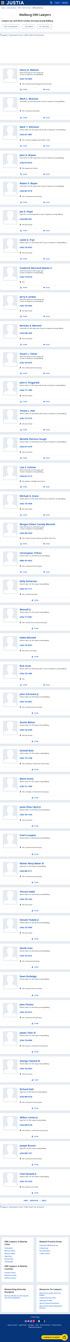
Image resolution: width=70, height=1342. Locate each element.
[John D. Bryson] (10, 161)
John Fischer (27, 1004)
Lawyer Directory (11, 8)
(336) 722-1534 (26, 1181)
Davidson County (10, 1275)
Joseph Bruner (28, 1145)
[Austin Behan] (10, 728)
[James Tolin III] (10, 1038)
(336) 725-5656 (26, 305)
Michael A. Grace (29, 495)
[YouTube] (28, 1321)
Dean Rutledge (28, 976)
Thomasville (8, 1262)
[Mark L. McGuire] (10, 104)
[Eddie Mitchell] (10, 643)
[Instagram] (34, 1321)
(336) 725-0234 (26, 1068)
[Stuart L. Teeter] (10, 359)
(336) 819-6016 (26, 162)
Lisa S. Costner (28, 467)
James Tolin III (28, 1032)
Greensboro (8, 1248)
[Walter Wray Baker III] (10, 869)
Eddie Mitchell (28, 637)
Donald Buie (27, 750)
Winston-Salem (9, 1251)
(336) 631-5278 (26, 446)
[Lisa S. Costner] (10, 473)
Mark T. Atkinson (29, 126)
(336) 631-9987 (26, 134)
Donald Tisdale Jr (29, 919)
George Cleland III (30, 1060)
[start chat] (64, 1337)
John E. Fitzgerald (29, 382)
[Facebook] (31, 1321)
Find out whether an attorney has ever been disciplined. (16, 1297)
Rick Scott (25, 665)
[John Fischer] (10, 1010)
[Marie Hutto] (10, 784)
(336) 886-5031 (26, 219)
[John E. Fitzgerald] (10, 388)
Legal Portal (22, 1325)
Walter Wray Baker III (32, 863)
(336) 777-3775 (26, 418)
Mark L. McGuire (29, 98)
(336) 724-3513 (26, 1012)
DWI (19, 8)
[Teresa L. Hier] (10, 416)
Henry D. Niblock (29, 69)
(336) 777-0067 (26, 617)
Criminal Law (43, 1248)
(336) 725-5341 (26, 955)
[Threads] (36, 1321)
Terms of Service (45, 1325)
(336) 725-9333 (26, 247)
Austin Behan (27, 722)
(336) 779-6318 (26, 277)
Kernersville (8, 1259)
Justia (3, 8)
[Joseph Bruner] (10, 1151)
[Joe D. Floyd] (10, 217)
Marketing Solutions (35, 1327)
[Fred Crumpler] (10, 841)
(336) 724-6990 (26, 1040)
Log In (57, 2)
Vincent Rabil (27, 891)
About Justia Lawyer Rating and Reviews (50, 1307)
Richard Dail (27, 1089)
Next (44, 1200)
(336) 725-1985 (26, 673)
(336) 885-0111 (26, 871)
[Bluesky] (39, 1321)
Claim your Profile (45, 1300)
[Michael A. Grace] (10, 501)
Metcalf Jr (25, 609)
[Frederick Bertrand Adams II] (10, 273)
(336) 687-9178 (26, 191)
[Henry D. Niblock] (10, 75)
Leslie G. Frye (27, 239)
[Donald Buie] (10, 756)
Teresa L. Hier (27, 410)
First (26, 1200)
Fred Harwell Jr (28, 1173)
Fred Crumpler (28, 835)
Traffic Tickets (44, 1254)
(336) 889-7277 (26, 1153)
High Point (8, 1256)
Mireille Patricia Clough (33, 438)
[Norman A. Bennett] (10, 331)
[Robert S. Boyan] (10, 189)
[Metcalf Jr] (10, 615)
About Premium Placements (49, 1303)
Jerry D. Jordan (28, 296)
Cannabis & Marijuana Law (48, 1245)
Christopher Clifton (31, 553)
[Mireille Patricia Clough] (10, 444)
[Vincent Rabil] (10, 897)
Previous (34, 1200)
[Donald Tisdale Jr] (10, 925)
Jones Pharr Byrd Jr (30, 806)
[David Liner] (10, 953)
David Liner (26, 948)
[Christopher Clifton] (10, 558)
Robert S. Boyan (28, 183)
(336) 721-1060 (26, 786)
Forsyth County (9, 1273)
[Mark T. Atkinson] (10, 132)
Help (36, 1325)
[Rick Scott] (10, 671)
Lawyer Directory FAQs (47, 1298)
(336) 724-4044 (26, 79)
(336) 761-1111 (26, 589)
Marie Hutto (27, 778)
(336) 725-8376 (26, 362)
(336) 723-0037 (26, 701)
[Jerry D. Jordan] (10, 302)
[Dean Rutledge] (10, 982)
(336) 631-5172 (26, 476)
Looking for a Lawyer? (51, 1337)
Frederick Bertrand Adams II (36, 267)
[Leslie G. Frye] (10, 245)
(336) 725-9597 (26, 645)
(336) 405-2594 (26, 533)
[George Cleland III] (10, 1066)
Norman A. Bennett (31, 325)
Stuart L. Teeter (28, 353)
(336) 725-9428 (26, 503)
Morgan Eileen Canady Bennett (37, 524)
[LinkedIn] (26, 1321)
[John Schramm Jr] (10, 700)
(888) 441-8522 (26, 560)
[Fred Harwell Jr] (10, 1179)
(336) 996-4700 (26, 333)
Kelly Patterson (28, 581)
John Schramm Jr (29, 694)
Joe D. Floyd (26, 211)
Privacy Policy (56, 1325)
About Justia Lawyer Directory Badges (50, 1294)
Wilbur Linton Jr (29, 1117)
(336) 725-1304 (26, 814)
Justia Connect (12, 1325)
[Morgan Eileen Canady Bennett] (10, 530)
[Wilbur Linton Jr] (10, 1123)
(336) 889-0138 (26, 1096)
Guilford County (10, 1278)
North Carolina (26, 8)
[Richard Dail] (10, 1095)
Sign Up (64, 2)
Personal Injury (44, 1251)
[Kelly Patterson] (10, 587)
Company (31, 1325)
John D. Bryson (28, 155)
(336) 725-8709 (26, 730)
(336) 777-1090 (26, 390)
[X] (42, 1321)
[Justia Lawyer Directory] (15, 2)
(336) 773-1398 (26, 758)
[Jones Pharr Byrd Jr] (10, 812)
